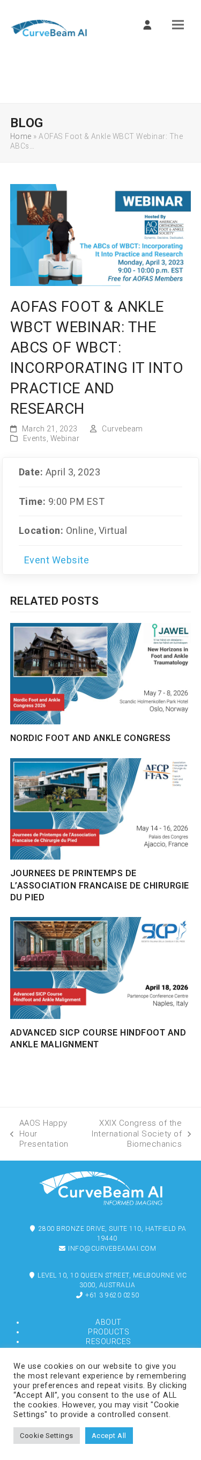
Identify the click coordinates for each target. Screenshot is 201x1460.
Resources (108, 1341)
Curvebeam (122, 428)
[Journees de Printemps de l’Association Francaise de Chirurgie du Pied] (100, 808)
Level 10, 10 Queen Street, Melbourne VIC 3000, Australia (111, 1280)
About (108, 1322)
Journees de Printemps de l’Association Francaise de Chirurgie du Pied (99, 885)
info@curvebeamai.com (111, 1248)
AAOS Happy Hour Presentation (39, 1133)
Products (108, 1331)
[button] (178, 25)
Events (35, 438)
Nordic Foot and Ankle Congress (90, 738)
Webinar (65, 438)
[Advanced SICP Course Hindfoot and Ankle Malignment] (100, 967)
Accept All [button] (109, 1436)
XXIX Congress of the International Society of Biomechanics (131, 1133)
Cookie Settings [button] (46, 1436)
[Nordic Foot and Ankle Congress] (100, 673)
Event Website (57, 560)
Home (21, 136)
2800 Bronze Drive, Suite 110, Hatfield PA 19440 (111, 1233)
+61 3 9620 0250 (111, 1295)
